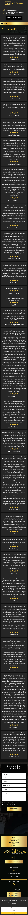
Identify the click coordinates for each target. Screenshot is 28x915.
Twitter (16, 857)
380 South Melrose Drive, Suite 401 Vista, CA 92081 (15, 13)
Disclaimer (4, 802)
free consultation (14, 862)
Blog (14, 844)
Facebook (12, 857)
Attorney (14, 840)
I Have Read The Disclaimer (11, 804)
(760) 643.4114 (13, 10)
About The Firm (14, 839)
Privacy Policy (11, 802)
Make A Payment (14, 893)
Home (14, 837)
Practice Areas (14, 842)
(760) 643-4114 (14, 890)
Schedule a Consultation (14, 18)
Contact (14, 845)
